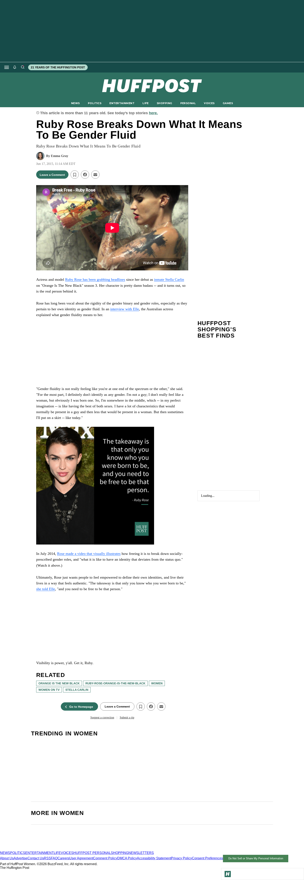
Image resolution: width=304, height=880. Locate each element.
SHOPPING (164, 103)
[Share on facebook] (85, 174)
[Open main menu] (6, 67)
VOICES (209, 103)
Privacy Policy (181, 858)
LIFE (145, 103)
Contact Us (36, 858)
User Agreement (81, 858)
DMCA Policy (127, 858)
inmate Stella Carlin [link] (169, 279)
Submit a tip (127, 717)
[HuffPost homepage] (53, 849)
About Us (7, 858)
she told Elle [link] (45, 589)
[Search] (22, 67)
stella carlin (76, 689)
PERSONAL (188, 103)
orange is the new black (59, 683)
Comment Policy (105, 858)
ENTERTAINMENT (121, 103)
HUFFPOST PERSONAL (92, 853)
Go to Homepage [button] (81, 706)
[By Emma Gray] (40, 156)
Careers (63, 858)
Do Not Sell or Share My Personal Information (255, 858)
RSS (47, 858)
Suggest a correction (102, 717)
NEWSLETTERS (141, 853)
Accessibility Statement (154, 858)
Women (157, 683)
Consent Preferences (207, 858)
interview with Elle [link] (124, 309)
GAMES (228, 103)
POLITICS (94, 103)
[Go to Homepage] (228, 874)
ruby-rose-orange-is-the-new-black (115, 683)
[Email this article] (95, 174)
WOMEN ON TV (49, 689)
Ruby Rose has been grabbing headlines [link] (95, 279)
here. (153, 113)
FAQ (54, 858)
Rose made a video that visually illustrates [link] (89, 554)
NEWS (75, 103)
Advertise (21, 858)
